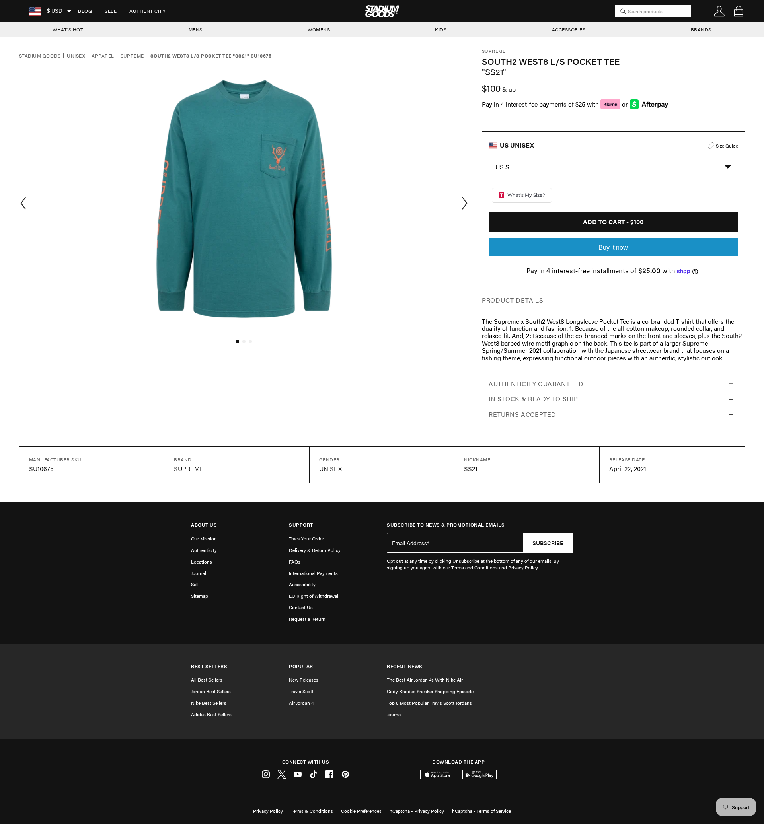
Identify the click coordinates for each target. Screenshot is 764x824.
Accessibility (302, 584)
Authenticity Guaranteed (536, 383)
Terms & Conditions (312, 810)
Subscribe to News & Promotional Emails (446, 524)
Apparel (103, 56)
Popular (301, 666)
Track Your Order (306, 538)
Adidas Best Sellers (211, 714)
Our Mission (204, 538)
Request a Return (307, 618)
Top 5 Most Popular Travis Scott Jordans (429, 702)
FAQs (294, 561)
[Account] (719, 11)
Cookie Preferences (361, 810)
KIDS (440, 29)
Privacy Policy (268, 810)
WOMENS (319, 29)
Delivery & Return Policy (315, 550)
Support (301, 524)
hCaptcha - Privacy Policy (417, 810)
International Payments (313, 573)
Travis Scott (301, 691)
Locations (201, 561)
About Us (204, 524)
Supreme (132, 56)
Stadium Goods (39, 56)
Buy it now (613, 247)
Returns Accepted (522, 414)
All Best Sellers (206, 679)
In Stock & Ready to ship (533, 398)
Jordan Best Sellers (211, 691)
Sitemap (199, 595)
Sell (111, 10)
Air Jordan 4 (301, 702)
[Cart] (738, 11)
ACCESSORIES (569, 29)
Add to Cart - (613, 221)
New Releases (303, 679)
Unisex (76, 56)
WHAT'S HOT (68, 29)
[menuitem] (85, 11)
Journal (198, 573)
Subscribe (547, 543)
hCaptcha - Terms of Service (481, 810)
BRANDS (701, 29)
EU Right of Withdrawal (313, 595)
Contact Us (301, 607)
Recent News (405, 666)
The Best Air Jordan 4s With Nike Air (425, 679)
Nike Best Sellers (208, 702)
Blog (85, 10)
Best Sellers (209, 666)
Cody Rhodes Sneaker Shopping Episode (430, 691)
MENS (196, 29)
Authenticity (147, 10)
